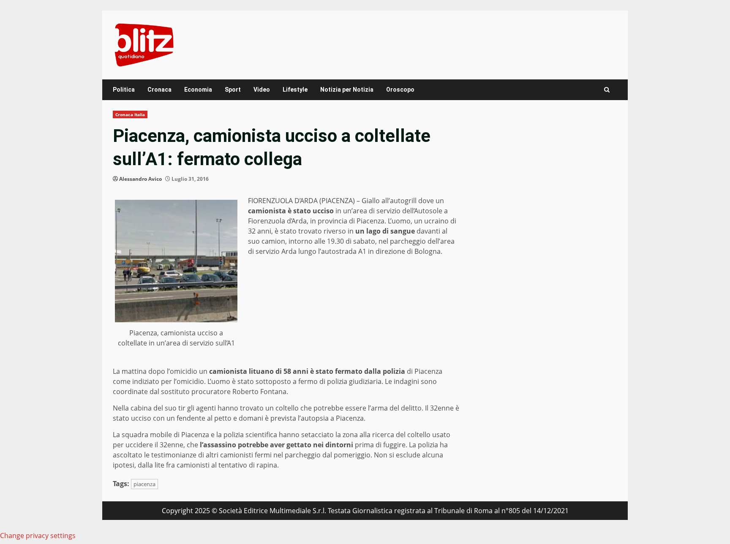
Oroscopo (400, 89)
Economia (198, 89)
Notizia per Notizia (346, 89)
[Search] (607, 90)
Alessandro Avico (140, 178)
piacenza (144, 484)
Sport (233, 89)
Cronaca (159, 89)
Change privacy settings (38, 535)
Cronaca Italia (130, 114)
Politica (124, 89)
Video (261, 89)
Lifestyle (295, 89)
